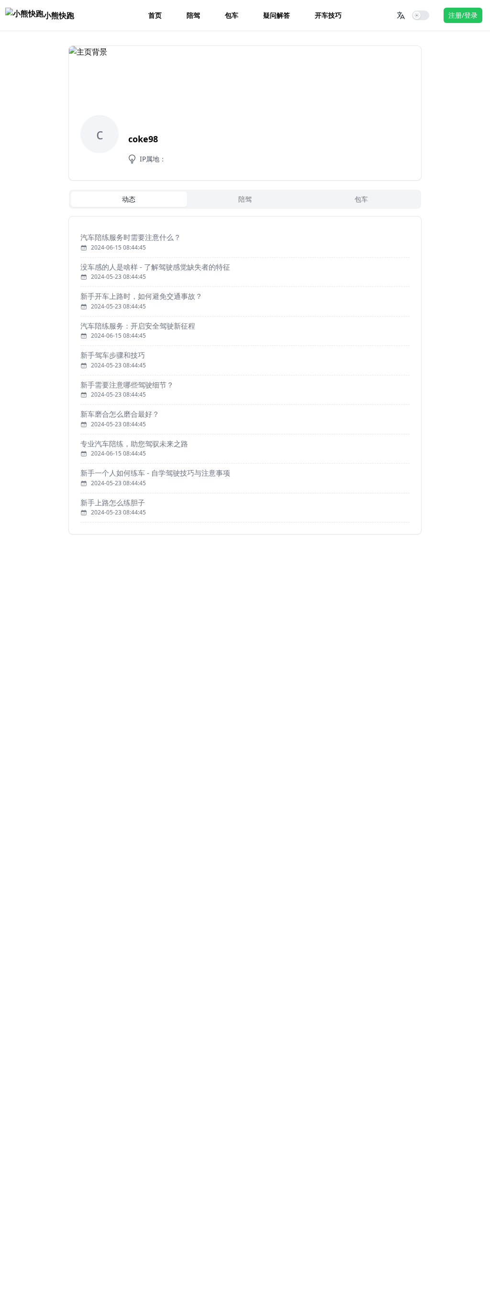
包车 (231, 15)
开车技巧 (328, 15)
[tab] (129, 199)
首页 (155, 15)
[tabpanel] (245, 375)
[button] (401, 15)
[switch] (420, 15)
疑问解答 (276, 15)
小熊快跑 (59, 15)
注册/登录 (463, 15)
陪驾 (193, 15)
